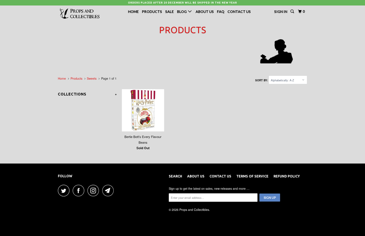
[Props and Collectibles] (79, 13)
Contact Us (239, 11)
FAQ (220, 11)
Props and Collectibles (194, 209)
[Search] (293, 11)
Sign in (280, 11)
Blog (182, 11)
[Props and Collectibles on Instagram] (94, 190)
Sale (169, 11)
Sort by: (262, 80)
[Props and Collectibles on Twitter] (65, 190)
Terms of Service (252, 176)
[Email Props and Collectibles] (109, 190)
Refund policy (287, 176)
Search (175, 176)
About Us (205, 11)
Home (133, 11)
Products (152, 11)
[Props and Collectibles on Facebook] (80, 190)
